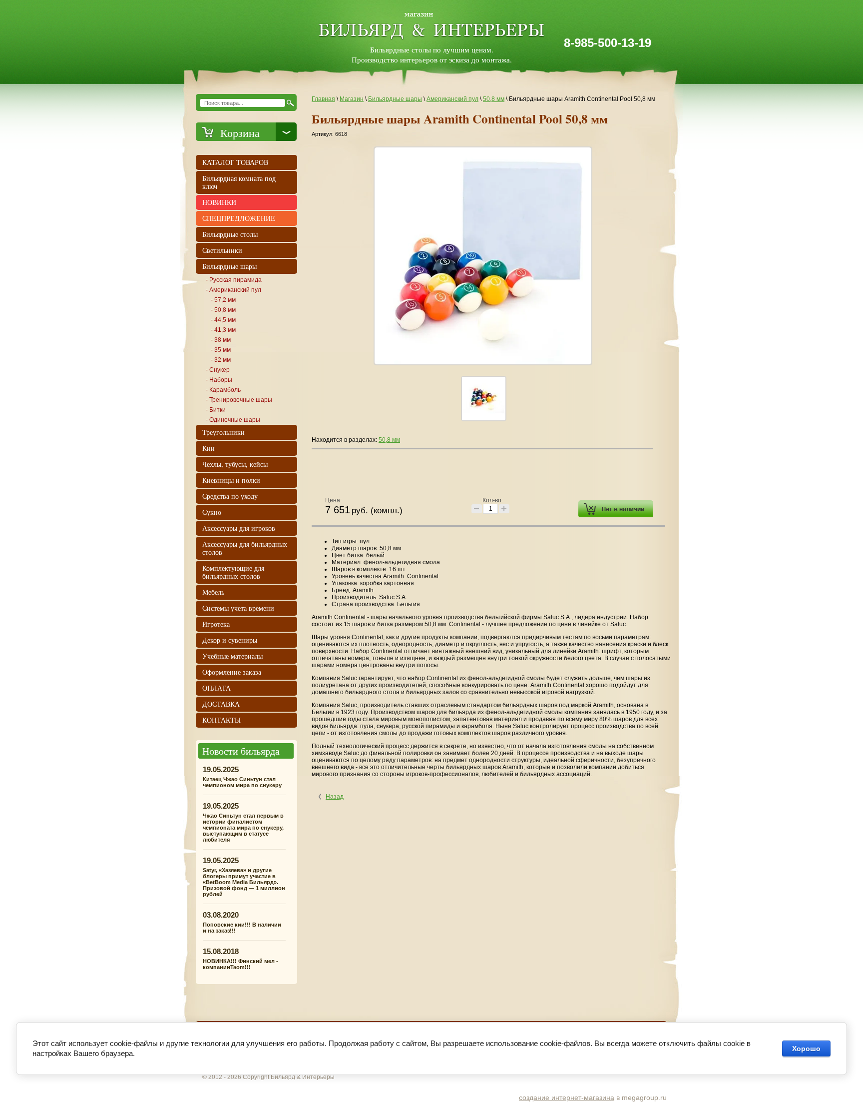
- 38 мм (221, 339)
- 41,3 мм (223, 329)
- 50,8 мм (223, 309)
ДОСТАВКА (221, 704)
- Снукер (218, 369)
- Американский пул (233, 289)
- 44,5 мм (223, 319)
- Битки (216, 409)
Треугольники (223, 432)
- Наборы (219, 379)
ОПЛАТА (216, 688)
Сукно (211, 512)
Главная (323, 98)
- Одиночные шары (233, 419)
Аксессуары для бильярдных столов (244, 548)
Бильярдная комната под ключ (239, 182)
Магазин (352, 98)
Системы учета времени (238, 608)
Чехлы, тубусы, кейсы (235, 464)
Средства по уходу (230, 496)
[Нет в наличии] (616, 508)
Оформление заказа (231, 672)
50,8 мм (493, 98)
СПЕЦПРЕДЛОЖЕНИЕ (238, 218)
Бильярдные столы (230, 234)
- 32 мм (221, 359)
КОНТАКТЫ (221, 720)
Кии (208, 448)
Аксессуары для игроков (238, 528)
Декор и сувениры (229, 640)
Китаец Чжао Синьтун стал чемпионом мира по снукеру (242, 782)
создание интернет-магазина (566, 1098)
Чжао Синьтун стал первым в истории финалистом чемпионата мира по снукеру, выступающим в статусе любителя (243, 828)
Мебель (213, 592)
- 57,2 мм (223, 299)
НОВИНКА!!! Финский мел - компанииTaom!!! (240, 964)
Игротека (216, 624)
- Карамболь (223, 389)
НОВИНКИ (219, 202)
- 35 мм (221, 349)
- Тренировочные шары (239, 399)
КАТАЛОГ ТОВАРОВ (235, 162)
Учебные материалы (232, 656)
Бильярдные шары (395, 98)
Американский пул (452, 98)
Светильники (222, 250)
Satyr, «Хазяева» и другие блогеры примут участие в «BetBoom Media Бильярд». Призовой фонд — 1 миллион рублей (244, 882)
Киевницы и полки (231, 480)
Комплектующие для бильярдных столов (233, 572)
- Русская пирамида (234, 279)
